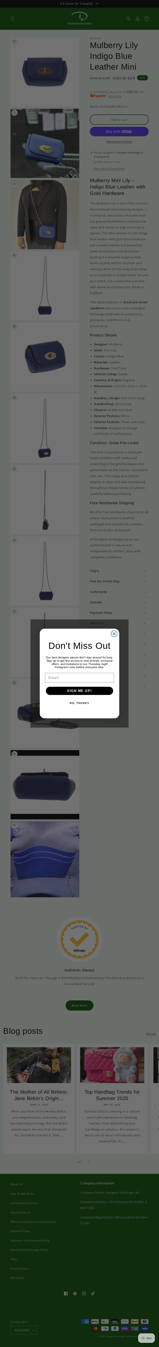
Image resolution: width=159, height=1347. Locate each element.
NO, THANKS (79, 703)
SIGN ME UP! (79, 691)
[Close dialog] (114, 634)
